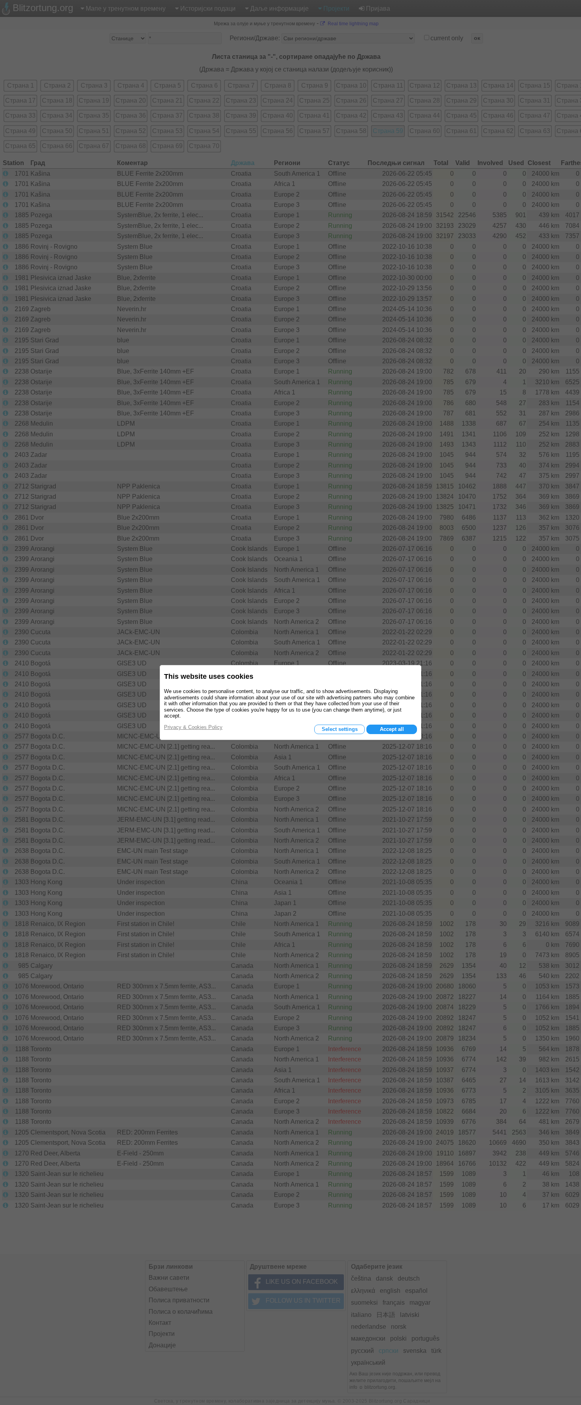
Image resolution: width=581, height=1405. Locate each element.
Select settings (340, 729)
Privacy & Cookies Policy (193, 727)
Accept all (392, 729)
